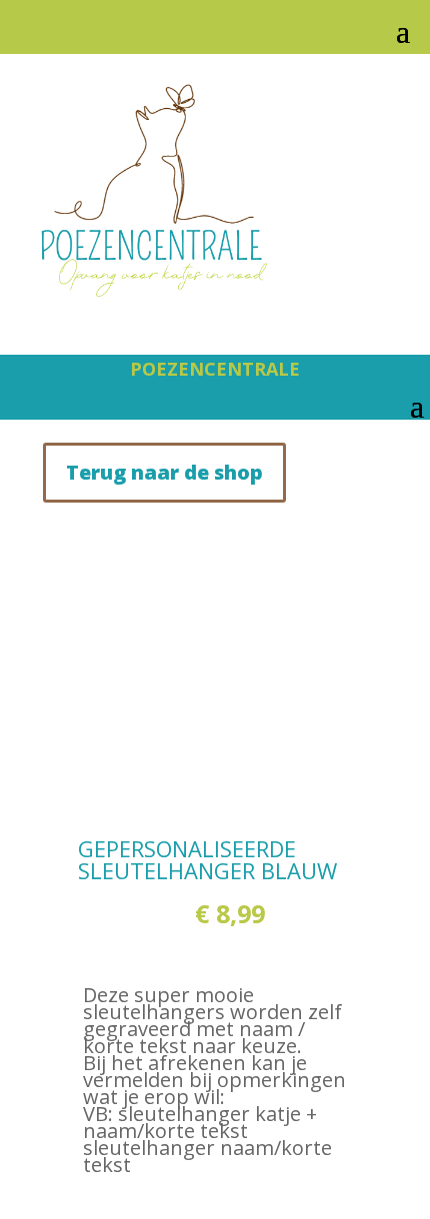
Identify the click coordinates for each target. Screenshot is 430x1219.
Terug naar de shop (164, 472)
